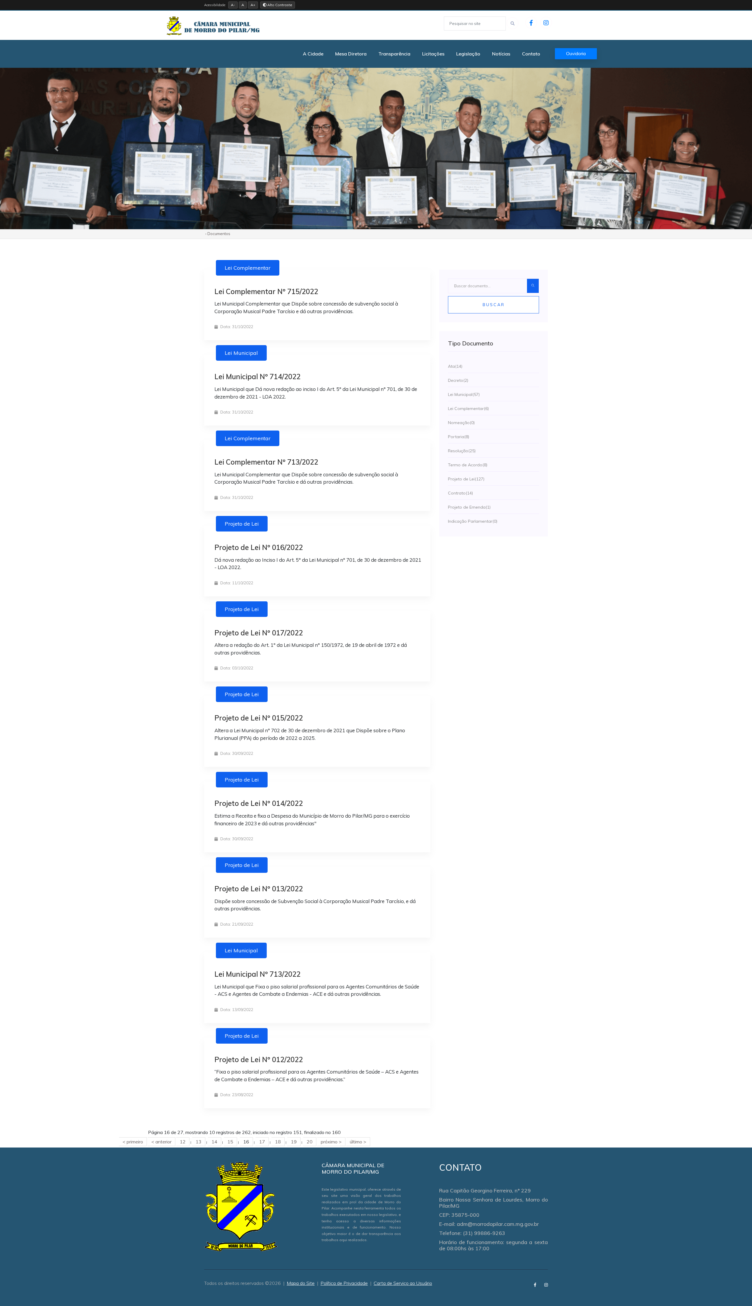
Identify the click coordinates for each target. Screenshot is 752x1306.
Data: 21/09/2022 (236, 924)
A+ (253, 5)
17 (262, 1142)
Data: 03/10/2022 (236, 668)
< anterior (161, 1142)
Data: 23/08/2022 (236, 1094)
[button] (56, 148)
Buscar (494, 304)
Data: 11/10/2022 (236, 582)
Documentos (218, 233)
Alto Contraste (279, 5)
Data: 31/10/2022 (236, 326)
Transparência (394, 54)
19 (294, 1142)
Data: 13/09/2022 (236, 1009)
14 (214, 1142)
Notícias (501, 54)
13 (199, 1142)
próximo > (331, 1142)
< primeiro (132, 1142)
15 (230, 1142)
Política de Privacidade (344, 1283)
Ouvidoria (576, 53)
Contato (531, 54)
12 (183, 1142)
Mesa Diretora (351, 54)
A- (233, 5)
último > (358, 1142)
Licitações (433, 54)
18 (278, 1142)
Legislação (468, 54)
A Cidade (313, 54)
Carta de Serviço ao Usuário (403, 1283)
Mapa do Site (301, 1283)
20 (310, 1142)
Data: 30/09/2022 (236, 753)
